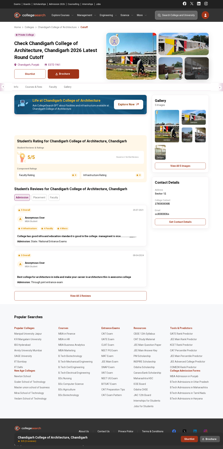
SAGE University (23, 356)
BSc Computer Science (71, 384)
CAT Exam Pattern (111, 395)
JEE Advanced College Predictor (187, 361)
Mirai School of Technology (29, 393)
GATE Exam (107, 339)
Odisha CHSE (141, 389)
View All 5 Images (180, 165)
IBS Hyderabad (22, 344)
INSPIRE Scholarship (145, 361)
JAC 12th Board (142, 395)
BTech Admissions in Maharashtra (189, 387)
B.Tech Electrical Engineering (74, 372)
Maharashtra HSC (143, 378)
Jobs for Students (143, 406)
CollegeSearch (29, 15)
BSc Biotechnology (68, 395)
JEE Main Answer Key (145, 350)
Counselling (73, 4)
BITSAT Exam (109, 384)
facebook (174, 431)
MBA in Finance (66, 333)
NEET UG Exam (109, 378)
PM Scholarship (142, 356)
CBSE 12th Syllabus (144, 333)
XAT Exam (107, 372)
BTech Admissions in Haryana (186, 398)
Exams (17, 4)
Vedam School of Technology (30, 398)
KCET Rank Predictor (181, 344)
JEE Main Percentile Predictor (186, 356)
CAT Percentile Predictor (183, 350)
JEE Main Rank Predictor (183, 339)
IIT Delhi (18, 367)
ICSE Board (140, 384)
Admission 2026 (57, 4)
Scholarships (39, 4)
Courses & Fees (33, 86)
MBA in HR (64, 339)
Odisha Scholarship (144, 367)
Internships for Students (147, 400)
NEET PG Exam (109, 350)
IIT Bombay (20, 361)
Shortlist (30, 74)
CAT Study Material (144, 339)
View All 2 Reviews (80, 295)
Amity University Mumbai (28, 350)
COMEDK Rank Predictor (183, 367)
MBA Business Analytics (71, 344)
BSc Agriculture (66, 389)
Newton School (22, 376)
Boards (27, 4)
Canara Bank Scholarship (147, 372)
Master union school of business (32, 387)
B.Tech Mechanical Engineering (75, 361)
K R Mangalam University (27, 339)
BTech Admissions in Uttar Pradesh (189, 381)
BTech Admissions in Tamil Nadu (188, 393)
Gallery (67, 86)
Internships (87, 4)
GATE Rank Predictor (181, 333)
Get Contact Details (180, 221)
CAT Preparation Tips (113, 389)
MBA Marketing (66, 350)
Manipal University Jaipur (28, 333)
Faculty (53, 86)
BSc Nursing (65, 378)
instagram (205, 431)
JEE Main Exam (109, 361)
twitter (184, 431)
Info (16, 86)
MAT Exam (107, 356)
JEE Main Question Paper (147, 344)
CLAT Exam (107, 344)
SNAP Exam (108, 367)
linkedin (195, 431)
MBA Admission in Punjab (184, 376)
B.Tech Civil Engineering (71, 367)
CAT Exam (107, 333)
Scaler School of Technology (29, 381)
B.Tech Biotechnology (70, 356)
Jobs (98, 4)
